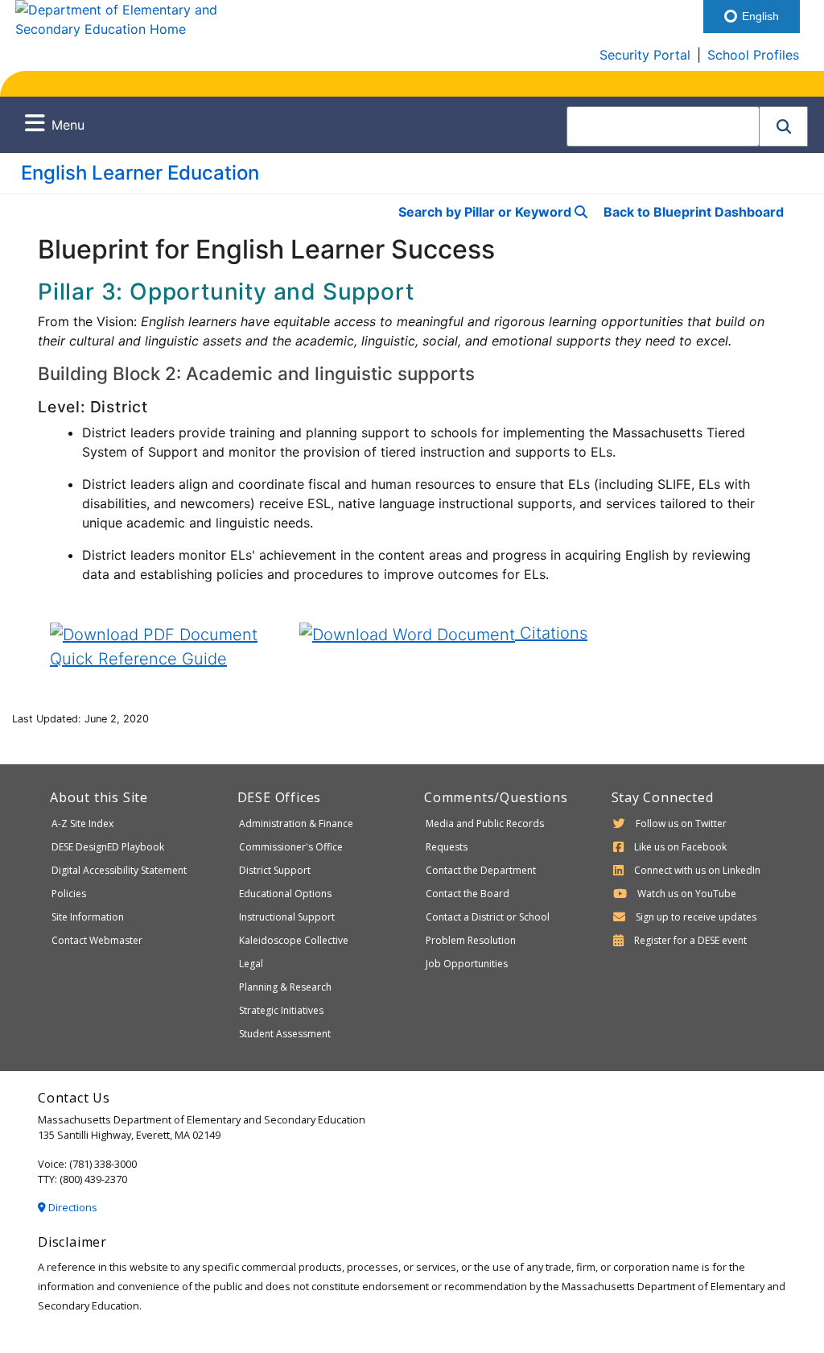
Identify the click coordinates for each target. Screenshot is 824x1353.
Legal (251, 963)
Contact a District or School (488, 917)
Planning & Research (285, 987)
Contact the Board (467, 893)
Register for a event (690, 940)
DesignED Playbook (108, 847)
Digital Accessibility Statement (119, 870)
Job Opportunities (467, 963)
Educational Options (285, 893)
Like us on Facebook (680, 847)
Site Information (88, 917)
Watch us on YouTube (686, 893)
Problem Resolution (471, 940)
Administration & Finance (296, 823)
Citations (551, 633)
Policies (69, 893)
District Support (275, 870)
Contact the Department (481, 870)
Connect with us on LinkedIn (697, 870)
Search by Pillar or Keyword (486, 212)
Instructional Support (287, 917)
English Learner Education (140, 172)
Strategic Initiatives (281, 1010)
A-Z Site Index (82, 823)
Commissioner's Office (291, 847)
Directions (71, 1207)
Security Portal (644, 55)
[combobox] (663, 126)
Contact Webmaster (97, 940)
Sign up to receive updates (696, 917)
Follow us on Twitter (681, 823)
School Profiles (753, 55)
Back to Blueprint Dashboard (694, 212)
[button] (784, 126)
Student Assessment (285, 1034)
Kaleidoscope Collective (293, 940)
